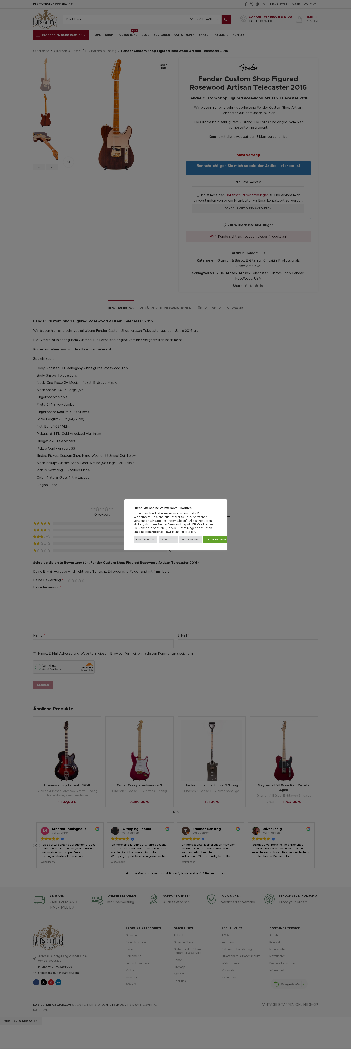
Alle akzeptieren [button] (216, 539)
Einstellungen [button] (145, 539)
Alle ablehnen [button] (190, 539)
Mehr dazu (168, 539)
